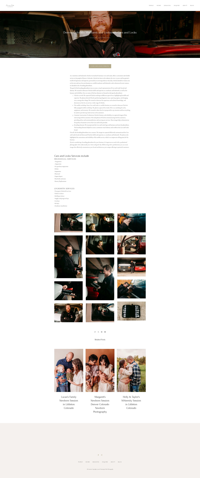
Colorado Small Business (100, 37)
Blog (192, 5)
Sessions (167, 5)
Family (151, 5)
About (185, 5)
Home (159, 5)
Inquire (177, 5)
